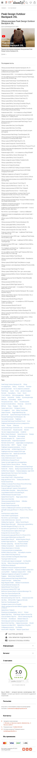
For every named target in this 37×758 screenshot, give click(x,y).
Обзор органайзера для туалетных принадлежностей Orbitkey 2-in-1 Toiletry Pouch (17, 115)
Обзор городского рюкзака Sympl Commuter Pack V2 (17, 335)
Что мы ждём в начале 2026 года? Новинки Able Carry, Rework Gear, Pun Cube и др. (17, 252)
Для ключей (4, 414)
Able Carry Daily (5, 449)
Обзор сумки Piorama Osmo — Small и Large (14, 190)
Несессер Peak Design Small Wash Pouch (13, 421)
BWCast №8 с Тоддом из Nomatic (18, 600)
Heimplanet (11, 397)
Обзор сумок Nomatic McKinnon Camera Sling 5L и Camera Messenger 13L (18, 313)
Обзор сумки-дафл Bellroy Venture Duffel (13, 224)
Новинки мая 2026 (27, 598)
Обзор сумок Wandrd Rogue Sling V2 (12, 299)
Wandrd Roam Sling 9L (7, 539)
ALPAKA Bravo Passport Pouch (10, 460)
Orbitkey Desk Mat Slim (23, 479)
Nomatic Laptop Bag (7, 543)
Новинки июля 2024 (7, 569)
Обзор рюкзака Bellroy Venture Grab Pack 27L (14, 98)
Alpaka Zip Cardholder (19, 453)
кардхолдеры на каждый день (24, 443)
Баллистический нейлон (8, 404)
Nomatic (3, 393)
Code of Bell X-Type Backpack (9, 515)
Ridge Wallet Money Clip (18, 412)
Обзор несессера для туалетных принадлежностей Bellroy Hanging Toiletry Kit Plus (18, 356)
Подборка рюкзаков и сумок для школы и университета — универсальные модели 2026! (18, 71)
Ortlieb (29, 572)
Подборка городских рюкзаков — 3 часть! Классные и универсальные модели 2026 (17, 204)
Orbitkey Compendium (7, 546)
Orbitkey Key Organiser (7, 522)
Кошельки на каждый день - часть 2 (11, 612)
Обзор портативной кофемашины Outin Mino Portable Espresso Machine (17, 149)
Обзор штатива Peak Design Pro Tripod (12, 269)
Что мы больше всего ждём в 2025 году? (13, 531)
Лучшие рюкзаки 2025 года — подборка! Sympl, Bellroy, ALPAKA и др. (17, 244)
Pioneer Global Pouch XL (8, 503)
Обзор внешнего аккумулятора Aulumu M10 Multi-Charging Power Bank (16, 170)
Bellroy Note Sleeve (22, 490)
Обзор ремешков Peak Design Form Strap (13, 197)
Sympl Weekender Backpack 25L (10, 585)
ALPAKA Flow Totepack (8, 471)
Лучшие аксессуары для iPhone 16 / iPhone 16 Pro (16, 535)
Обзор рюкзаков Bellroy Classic (10, 501)
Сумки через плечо (6, 408)
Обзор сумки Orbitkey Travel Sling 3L (11, 256)
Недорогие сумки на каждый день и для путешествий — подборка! (17, 214)
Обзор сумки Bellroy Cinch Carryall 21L (12, 157)
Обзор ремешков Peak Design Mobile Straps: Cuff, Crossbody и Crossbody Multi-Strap (15, 137)
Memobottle (12, 436)
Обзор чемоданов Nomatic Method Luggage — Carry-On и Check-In (17, 607)
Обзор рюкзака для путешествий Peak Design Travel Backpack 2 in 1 (16, 122)
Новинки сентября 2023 (8, 625)
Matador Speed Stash (23, 629)
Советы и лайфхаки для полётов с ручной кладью (16, 507)
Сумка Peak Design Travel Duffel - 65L (11, 427)
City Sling (3, 600)
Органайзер (12, 399)
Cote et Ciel (28, 404)
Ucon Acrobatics (29, 427)
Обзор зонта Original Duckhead (10, 165)
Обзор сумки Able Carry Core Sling (11, 128)
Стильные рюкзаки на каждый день (11, 550)
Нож (13, 410)
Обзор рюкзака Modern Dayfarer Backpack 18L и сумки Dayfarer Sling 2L (17, 291)
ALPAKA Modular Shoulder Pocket (11, 494)
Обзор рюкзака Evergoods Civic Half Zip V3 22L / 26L (16, 347)
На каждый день (6, 386)
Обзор (25, 384)
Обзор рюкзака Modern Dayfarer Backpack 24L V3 (15, 67)
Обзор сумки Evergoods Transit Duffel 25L (13, 143)
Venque (26, 612)
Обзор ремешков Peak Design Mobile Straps (14, 578)
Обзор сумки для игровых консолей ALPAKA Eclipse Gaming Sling (16, 179)
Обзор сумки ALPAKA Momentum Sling (12, 88)
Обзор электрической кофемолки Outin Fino (14, 370)
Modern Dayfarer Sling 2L (23, 539)
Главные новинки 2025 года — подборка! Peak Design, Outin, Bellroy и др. (17, 232)
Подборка (18, 419)
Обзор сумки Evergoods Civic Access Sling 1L (14, 106)
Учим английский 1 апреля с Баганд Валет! (14, 488)
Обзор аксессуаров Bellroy (25, 524)
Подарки (3, 576)
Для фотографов (26, 391)
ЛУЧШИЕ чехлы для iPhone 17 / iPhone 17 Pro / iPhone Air (17, 510)
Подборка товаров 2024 (18, 572)
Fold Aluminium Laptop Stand (9, 513)
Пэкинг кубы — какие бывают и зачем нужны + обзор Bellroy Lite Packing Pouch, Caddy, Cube (17, 317)
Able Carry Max (5, 445)
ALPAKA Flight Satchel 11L (8, 541)
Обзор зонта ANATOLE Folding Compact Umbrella (15, 167)
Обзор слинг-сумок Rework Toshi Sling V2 (13, 183)
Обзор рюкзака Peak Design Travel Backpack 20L (15, 134)
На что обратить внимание (21, 388)
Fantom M (4, 468)
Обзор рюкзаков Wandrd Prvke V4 (11, 305)
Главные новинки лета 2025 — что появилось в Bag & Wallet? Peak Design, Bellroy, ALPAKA (17, 332)
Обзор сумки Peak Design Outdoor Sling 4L (13, 308)
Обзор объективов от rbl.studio (10, 548)
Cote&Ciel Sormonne (7, 466)
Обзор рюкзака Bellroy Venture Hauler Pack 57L (15, 96)
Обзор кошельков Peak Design (24, 466)
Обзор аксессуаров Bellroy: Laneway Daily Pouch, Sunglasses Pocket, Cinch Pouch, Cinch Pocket (15, 194)
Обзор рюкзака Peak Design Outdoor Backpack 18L (16, 310)
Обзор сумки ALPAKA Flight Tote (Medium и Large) (15, 262)
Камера (31, 434)
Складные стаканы (19, 408)
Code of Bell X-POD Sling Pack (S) (10, 554)
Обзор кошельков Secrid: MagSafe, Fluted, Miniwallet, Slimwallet (16, 278)
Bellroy (14, 386)
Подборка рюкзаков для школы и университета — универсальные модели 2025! (16, 341)
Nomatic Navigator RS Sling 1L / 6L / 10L (12, 526)
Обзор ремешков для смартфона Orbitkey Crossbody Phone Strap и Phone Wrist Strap (16, 109)
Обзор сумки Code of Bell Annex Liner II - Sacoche (15, 367)
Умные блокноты (22, 434)
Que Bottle (4, 436)
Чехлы (3, 425)
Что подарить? (5, 410)
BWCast (3, 406)
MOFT (13, 445)
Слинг (19, 393)
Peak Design (4, 391)
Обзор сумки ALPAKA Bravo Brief (10, 329)
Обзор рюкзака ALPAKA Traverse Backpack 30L (15, 222)
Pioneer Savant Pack (7, 481)
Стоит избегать (6, 395)
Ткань (9, 406)
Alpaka (20, 399)
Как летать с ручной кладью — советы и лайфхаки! (16, 211)
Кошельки (21, 386)
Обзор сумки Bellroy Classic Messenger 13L (13, 155)
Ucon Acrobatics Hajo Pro (8, 616)
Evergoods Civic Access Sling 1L (10, 533)
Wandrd (26, 430)
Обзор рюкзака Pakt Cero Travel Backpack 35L (14, 86)
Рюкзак (24, 464)
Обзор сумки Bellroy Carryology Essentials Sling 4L (15, 103)
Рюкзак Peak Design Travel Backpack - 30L (13, 417)
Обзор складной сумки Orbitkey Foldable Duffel (14, 160)
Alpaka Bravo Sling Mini (24, 625)
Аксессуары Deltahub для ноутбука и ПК (13, 537)
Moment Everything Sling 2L (9, 475)
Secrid (24, 393)
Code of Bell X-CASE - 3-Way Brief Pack (12, 477)
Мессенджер (21, 436)
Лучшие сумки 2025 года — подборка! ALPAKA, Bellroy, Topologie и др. (17, 240)
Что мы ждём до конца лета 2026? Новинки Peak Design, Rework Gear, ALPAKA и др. (17, 77)
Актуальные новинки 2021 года (10, 589)
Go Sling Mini (27, 561)
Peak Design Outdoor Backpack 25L (11, 384)
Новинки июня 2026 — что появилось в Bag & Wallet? (17, 93)
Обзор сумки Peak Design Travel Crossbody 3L (14, 83)
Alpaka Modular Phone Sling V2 (10, 587)
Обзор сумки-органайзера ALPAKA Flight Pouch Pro (16, 349)
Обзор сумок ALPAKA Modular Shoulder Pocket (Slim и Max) (17, 218)
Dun (21, 406)
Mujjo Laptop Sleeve (21, 497)
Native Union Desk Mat (7, 499)
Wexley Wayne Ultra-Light (8, 524)
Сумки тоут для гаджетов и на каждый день (14, 462)
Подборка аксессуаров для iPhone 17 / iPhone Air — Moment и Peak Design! (16, 321)
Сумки (12, 391)
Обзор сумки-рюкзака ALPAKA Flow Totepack (14, 188)
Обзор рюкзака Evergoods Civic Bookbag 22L (14, 373)
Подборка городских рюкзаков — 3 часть (13, 447)
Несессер (20, 404)
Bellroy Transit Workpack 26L (9, 456)
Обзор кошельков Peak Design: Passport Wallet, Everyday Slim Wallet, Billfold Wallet (17, 200)
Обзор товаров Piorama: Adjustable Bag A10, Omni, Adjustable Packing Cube (16, 352)
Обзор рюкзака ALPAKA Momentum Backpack (14, 91)
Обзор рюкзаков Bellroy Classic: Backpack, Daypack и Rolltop (17, 274)
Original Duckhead (23, 541)
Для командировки (18, 395)
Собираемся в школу (7, 627)
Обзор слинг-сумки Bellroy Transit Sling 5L (13, 344)
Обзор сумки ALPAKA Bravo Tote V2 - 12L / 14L (14, 185)
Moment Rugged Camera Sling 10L (11, 486)
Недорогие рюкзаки (22, 623)
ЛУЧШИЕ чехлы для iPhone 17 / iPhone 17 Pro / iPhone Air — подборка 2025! (18, 325)
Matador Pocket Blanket (22, 582)
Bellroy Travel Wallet (22, 410)
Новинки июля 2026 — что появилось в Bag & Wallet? (17, 74)
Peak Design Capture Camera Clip (22, 614)
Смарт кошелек (5, 412)
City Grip (3, 563)
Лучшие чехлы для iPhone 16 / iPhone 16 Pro (14, 528)
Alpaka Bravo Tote (6, 453)
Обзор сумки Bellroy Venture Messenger (12, 101)
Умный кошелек (17, 430)
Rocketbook (12, 618)
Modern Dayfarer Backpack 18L (10, 505)
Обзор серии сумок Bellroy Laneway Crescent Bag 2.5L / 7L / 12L (18, 364)
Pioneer (9, 425)
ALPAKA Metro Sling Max (8, 490)
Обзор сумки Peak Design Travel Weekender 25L (15, 80)
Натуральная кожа (7, 401)
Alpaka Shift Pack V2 (21, 546)
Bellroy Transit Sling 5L (22, 522)
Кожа (17, 391)
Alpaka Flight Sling (6, 614)
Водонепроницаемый (18, 440)
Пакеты (11, 468)
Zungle (25, 445)
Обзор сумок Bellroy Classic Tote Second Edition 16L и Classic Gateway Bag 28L (17, 295)
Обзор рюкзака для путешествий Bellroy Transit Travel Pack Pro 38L (17, 376)
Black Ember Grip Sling (7, 623)
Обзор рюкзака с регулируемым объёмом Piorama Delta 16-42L (17, 265)
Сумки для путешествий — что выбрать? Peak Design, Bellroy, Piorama (16, 287)
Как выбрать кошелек (24, 552)
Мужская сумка (6, 440)
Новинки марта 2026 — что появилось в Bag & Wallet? (17, 152)
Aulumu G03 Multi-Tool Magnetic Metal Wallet (14, 556)
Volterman (16, 425)
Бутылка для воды (27, 397)
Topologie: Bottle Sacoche (8, 559)
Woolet (31, 623)
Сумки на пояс (20, 438)
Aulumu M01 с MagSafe (8, 629)
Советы (3, 397)
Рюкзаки (28, 386)
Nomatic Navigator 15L (7, 438)
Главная (3, 8)
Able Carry (4, 399)
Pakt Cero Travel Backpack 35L (10, 602)
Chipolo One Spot (6, 580)
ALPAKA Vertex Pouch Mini (8, 552)
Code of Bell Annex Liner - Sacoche (11, 520)
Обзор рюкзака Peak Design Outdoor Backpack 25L (18, 22)
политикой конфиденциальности (17, 708)
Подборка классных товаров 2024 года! (13, 451)
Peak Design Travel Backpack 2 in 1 (11, 595)
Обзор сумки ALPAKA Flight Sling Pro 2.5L (13, 141)
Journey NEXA (5, 572)
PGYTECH (4, 618)
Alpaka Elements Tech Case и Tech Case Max (14, 473)
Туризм (19, 445)
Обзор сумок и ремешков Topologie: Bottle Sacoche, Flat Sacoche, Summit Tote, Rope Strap (17, 360)
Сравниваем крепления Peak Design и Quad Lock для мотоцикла (16, 131)
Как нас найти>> (8, 724)
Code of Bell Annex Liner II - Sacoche (11, 458)
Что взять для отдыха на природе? (11, 561)
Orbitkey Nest (16, 580)
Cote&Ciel (23, 432)
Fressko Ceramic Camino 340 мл (10, 464)
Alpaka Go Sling (24, 518)
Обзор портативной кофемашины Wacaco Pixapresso (17, 119)
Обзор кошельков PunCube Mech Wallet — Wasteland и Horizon (17, 259)
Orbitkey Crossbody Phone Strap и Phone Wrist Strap (16, 484)
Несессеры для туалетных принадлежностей (14, 621)
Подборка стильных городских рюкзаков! (13, 567)
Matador (27, 395)
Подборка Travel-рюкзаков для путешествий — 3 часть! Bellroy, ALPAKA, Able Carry (17, 208)
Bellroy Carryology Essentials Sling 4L (18, 563)
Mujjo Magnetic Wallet (7, 582)
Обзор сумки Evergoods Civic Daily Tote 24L (13, 229)
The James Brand (6, 430)
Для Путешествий (6, 388)
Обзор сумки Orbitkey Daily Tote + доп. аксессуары (16, 271)
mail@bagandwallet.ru (10, 731)
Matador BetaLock (23, 618)
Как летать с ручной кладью (9, 518)
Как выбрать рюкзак (7, 419)
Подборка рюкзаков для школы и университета (15, 423)
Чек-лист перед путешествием (10, 432)
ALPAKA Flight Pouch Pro (19, 449)
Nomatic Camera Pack (7, 443)
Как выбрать (12, 393)
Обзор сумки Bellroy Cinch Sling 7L (11, 162)
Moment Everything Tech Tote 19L (10, 598)
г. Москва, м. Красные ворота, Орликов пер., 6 (17, 723)
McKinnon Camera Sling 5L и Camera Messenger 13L (16, 591)
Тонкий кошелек (24, 401)
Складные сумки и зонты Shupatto (11, 604)
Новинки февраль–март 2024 (25, 471)
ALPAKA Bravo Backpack (8, 565)
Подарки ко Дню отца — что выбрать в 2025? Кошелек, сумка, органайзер (17, 302)
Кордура (15, 406)
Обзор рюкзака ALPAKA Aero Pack (11, 282)
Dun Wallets (19, 627)
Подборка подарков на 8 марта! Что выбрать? (14, 174)
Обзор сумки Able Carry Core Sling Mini (12, 125)
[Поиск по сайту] (27, 3)
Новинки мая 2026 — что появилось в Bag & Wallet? (16, 112)
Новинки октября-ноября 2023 (24, 569)
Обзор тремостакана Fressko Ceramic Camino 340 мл (17, 176)
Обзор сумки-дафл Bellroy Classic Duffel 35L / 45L (15, 227)
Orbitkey (18, 397)
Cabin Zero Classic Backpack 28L (10, 593)
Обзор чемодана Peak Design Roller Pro (12, 338)
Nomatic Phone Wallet (21, 543)
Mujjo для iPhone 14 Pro (8, 479)
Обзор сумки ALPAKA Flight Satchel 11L (12, 284)
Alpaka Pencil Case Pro (7, 497)
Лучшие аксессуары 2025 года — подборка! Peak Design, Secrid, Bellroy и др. (17, 236)
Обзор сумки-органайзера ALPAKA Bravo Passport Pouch (18, 146)
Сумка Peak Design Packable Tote (19, 414)
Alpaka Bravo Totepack (7, 610)
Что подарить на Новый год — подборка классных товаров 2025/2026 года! (16, 248)
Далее (4, 54)
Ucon (28, 421)
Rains (16, 401)
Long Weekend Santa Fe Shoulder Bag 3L (12, 492)
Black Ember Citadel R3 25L (15, 576)
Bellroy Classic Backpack (8, 434)
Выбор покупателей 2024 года (24, 468)
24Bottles (24, 501)
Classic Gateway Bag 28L (25, 616)
